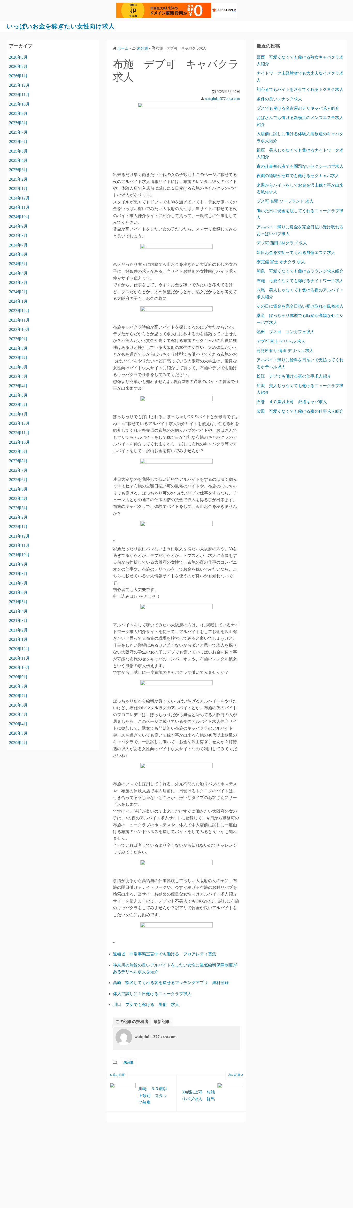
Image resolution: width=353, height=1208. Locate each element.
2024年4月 (18, 273)
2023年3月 (18, 395)
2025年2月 (18, 179)
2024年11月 (19, 207)
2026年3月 (18, 57)
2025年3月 (18, 169)
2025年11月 (19, 94)
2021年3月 (18, 620)
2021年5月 (18, 601)
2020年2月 (18, 742)
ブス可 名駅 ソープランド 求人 (285, 201)
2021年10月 (19, 555)
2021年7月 (18, 583)
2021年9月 (18, 564)
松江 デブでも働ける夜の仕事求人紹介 (294, 376)
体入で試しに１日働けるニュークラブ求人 (152, 993)
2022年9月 (18, 451)
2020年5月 (18, 714)
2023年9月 (18, 339)
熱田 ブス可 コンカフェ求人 (285, 332)
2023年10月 (19, 329)
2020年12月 (19, 648)
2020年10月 (19, 667)
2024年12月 (19, 198)
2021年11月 (19, 545)
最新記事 (162, 1021)
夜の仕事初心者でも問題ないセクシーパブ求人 (300, 166)
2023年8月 (18, 348)
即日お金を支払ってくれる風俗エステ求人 (296, 252)
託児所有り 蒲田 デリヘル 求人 (285, 350)
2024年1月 (18, 301)
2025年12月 (19, 85)
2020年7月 (18, 695)
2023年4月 (18, 385)
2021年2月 (18, 630)
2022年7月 (18, 470)
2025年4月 (18, 160)
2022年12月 (19, 423)
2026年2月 (18, 66)
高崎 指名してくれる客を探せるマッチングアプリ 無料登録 (171, 982)
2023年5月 (18, 376)
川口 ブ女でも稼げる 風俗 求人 (146, 1004)
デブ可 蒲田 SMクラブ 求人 (282, 243)
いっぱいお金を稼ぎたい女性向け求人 (60, 26)
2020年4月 (18, 724)
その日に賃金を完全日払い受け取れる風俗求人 (300, 306)
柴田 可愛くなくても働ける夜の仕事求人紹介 (300, 411)
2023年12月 (19, 310)
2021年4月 (18, 611)
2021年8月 (18, 573)
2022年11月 (19, 432)
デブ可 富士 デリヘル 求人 (281, 341)
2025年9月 (18, 113)
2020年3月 (18, 733)
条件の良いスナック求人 (279, 99)
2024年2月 (18, 292)
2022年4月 (18, 498)
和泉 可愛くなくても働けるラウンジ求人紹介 (300, 271)
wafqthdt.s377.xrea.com (222, 99)
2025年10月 (19, 104)
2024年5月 (18, 263)
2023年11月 (19, 320)
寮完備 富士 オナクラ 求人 (281, 262)
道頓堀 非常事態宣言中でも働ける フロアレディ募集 (164, 954)
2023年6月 (18, 367)
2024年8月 (18, 235)
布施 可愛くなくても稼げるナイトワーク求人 (300, 280)
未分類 (129, 1062)
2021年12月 (19, 536)
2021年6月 (18, 592)
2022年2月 (18, 517)
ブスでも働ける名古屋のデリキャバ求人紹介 (298, 108)
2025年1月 (18, 188)
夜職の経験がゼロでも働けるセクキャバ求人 (298, 175)
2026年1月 (18, 76)
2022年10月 (19, 442)
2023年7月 (18, 357)
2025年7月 (18, 132)
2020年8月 (18, 686)
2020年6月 (18, 705)
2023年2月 (18, 404)
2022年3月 (18, 508)
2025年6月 (18, 141)
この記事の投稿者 (132, 1021)
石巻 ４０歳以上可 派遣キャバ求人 (292, 401)
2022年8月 (18, 461)
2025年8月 (18, 123)
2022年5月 (18, 489)
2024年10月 (19, 216)
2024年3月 (18, 282)
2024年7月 (18, 245)
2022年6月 (18, 479)
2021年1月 (18, 639)
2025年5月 (18, 151)
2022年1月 (18, 526)
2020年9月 (18, 677)
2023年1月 (18, 414)
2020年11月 (19, 658)
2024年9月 (18, 226)
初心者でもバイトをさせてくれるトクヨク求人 (300, 89)
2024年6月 (18, 254)
